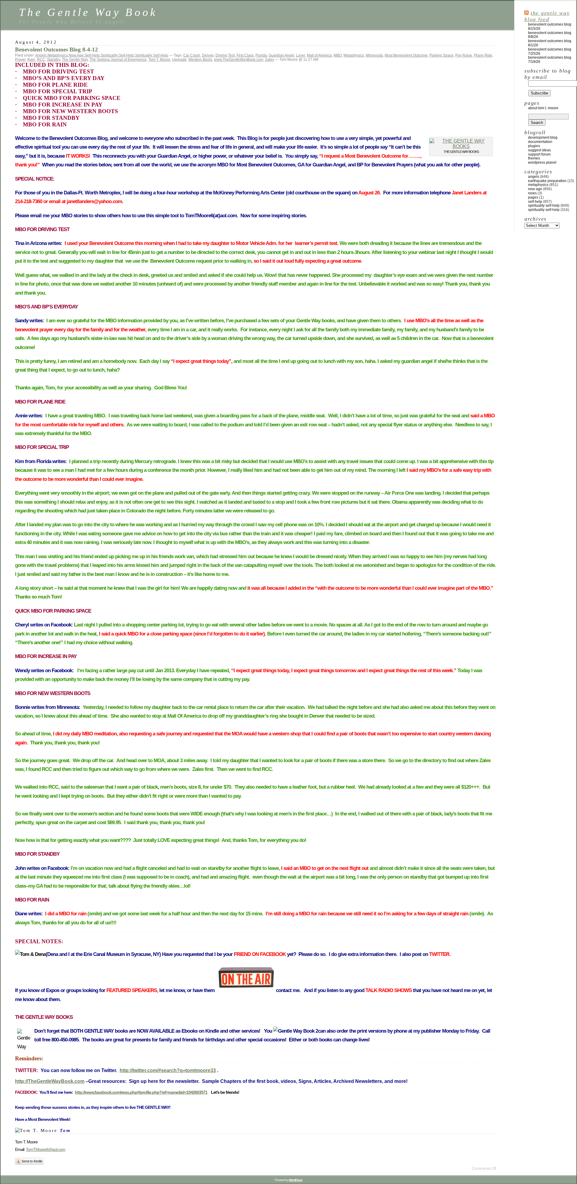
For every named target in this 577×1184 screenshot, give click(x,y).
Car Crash (191, 55)
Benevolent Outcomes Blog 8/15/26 (549, 26)
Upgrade (179, 59)
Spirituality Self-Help (117, 55)
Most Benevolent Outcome (406, 55)
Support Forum (539, 154)
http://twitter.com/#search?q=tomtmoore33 (168, 1070)
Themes (534, 158)
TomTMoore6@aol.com (45, 1149)
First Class (245, 55)
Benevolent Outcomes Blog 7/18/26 (549, 59)
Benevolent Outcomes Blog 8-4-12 (56, 49)
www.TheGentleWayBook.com (238, 59)
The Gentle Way (75, 59)
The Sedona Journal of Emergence (118, 59)
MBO (338, 55)
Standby (53, 59)
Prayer (20, 59)
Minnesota (374, 55)
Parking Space (441, 55)
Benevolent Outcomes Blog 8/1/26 (549, 43)
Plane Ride (483, 55)
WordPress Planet (542, 162)
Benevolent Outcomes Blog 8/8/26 (549, 35)
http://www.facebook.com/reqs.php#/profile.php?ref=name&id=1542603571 (141, 1092)
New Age (76, 55)
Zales (269, 59)
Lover (300, 55)
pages (533, 197)
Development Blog (542, 137)
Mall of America (319, 55)
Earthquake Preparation (547, 181)
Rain (31, 59)
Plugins (534, 146)
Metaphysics (57, 55)
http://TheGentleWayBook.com (49, 1081)
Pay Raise (463, 55)
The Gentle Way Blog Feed (546, 16)
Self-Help (92, 55)
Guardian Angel (281, 55)
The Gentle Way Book (88, 12)
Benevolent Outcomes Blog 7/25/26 (549, 51)
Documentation (540, 142)
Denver (208, 55)
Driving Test (225, 55)
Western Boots (200, 59)
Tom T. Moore (159, 59)
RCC (41, 59)
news (532, 193)
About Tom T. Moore (543, 108)
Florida (261, 55)
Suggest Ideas (539, 150)
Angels (41, 55)
